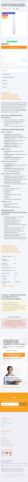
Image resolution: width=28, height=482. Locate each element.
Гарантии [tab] (4, 80)
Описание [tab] (5, 70)
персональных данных (10, 360)
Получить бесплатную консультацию (14, 355)
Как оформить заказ (6, 440)
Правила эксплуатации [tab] (8, 77)
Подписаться (23, 404)
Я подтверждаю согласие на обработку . (13, 359)
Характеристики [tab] (6, 74)
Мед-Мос (24, 61)
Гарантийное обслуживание (7, 445)
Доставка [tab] (4, 83)
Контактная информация (7, 423)
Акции (2, 426)
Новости (3, 424)
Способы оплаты (5, 442)
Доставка (3, 433)
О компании (4, 421)
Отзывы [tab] (4, 87)
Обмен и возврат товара (7, 444)
